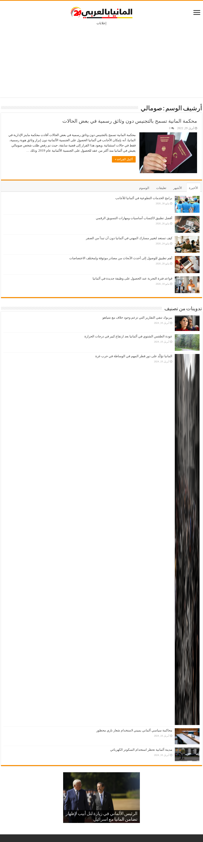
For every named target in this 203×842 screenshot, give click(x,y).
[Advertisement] (101, 58)
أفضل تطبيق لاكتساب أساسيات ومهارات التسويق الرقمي (134, 218)
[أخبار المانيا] (101, 12)
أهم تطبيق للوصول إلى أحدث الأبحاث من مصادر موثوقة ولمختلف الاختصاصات (120, 258)
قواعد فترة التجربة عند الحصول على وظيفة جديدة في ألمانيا (132, 278)
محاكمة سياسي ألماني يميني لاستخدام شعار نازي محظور (134, 730)
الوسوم (144, 188)
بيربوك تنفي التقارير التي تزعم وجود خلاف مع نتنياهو (137, 317)
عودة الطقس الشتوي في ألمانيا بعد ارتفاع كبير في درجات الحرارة (128, 336)
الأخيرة (193, 188)
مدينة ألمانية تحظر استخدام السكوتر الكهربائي (141, 749)
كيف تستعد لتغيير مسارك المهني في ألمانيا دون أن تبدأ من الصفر (129, 238)
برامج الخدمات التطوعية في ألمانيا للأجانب (143, 198)
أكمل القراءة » (124, 159)
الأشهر (177, 188)
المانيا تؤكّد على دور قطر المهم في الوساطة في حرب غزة (133, 356)
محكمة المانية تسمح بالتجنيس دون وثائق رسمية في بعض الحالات (129, 121)
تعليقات (161, 188)
